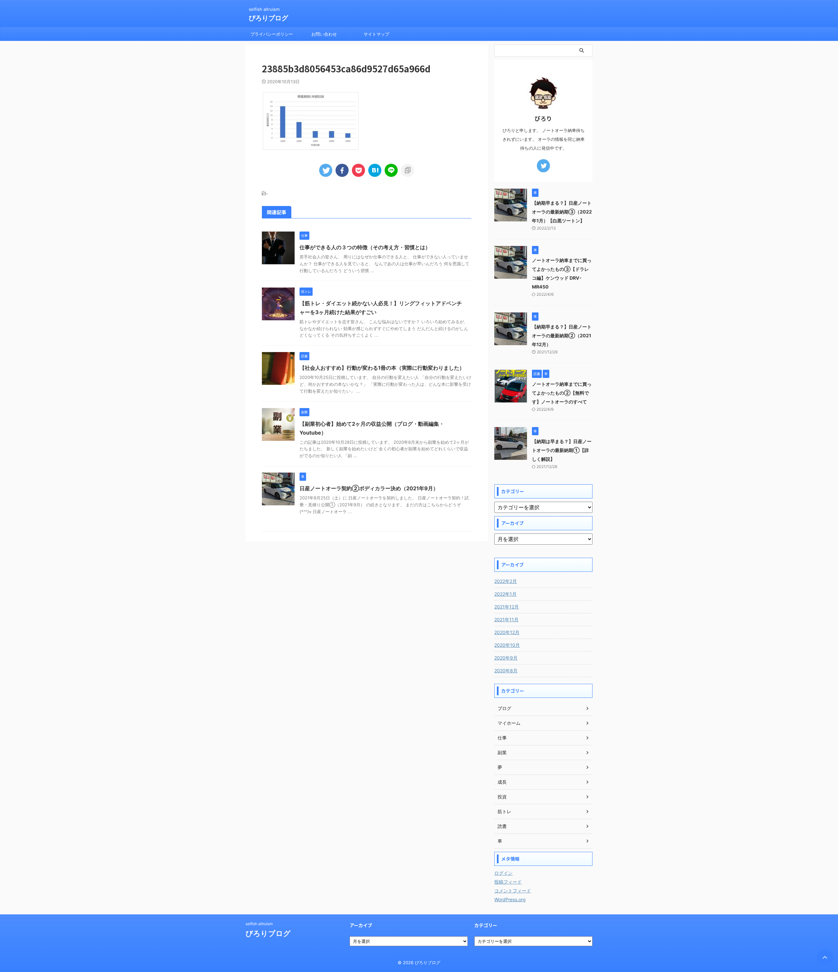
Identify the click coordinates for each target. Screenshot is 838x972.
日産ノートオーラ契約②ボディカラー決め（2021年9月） (369, 488)
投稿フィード (508, 882)
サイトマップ (376, 34)
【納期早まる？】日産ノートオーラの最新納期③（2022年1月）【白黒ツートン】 (562, 211)
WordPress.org (510, 899)
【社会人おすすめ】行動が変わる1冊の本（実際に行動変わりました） (382, 367)
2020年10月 (507, 645)
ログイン (503, 873)
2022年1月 (505, 594)
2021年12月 (506, 606)
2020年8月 (506, 670)
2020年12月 (506, 632)
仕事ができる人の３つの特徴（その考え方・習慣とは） (365, 247)
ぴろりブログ (268, 18)
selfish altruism (259, 923)
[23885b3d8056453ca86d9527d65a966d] (374, 170)
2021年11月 (506, 619)
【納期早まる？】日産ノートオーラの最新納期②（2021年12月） (562, 335)
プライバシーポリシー (271, 34)
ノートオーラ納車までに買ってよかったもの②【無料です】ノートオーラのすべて (562, 392)
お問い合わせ (324, 34)
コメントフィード (512, 890)
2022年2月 (505, 581)
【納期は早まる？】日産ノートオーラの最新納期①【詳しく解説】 (562, 450)
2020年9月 (506, 658)
